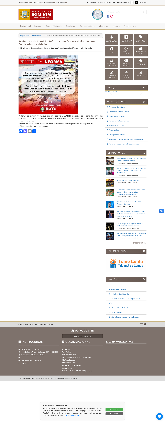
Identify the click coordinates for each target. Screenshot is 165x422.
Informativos (36, 35)
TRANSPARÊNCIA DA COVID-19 (126, 41)
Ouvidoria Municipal (69, 355)
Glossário (92, 2)
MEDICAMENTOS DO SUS (140, 53)
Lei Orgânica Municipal (117, 135)
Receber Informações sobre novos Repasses (124, 317)
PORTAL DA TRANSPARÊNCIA (111, 41)
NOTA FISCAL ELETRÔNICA (111, 64)
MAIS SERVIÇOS (141, 76)
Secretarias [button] (70, 26)
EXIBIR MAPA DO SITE (83, 336)
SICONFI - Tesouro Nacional (118, 308)
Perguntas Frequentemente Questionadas (124, 144)
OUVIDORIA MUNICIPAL (126, 53)
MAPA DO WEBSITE (126, 76)
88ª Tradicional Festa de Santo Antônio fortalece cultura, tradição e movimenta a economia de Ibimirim (131, 214)
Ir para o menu (38, 2)
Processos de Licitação (117, 107)
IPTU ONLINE (141, 64)
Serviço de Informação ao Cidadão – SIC (76, 357)
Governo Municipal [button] (53, 26)
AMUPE (111, 285)
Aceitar (116, 409)
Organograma (67, 368)
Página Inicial (25, 26)
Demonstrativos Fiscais (117, 116)
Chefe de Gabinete (69, 360)
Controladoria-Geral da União (118, 294)
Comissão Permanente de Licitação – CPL (77, 371)
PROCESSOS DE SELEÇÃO (112, 76)
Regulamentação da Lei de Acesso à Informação (126, 139)
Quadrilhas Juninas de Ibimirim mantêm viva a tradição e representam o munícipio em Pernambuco (131, 192)
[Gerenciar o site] (145, 325)
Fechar (115, 414)
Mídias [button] (115, 26)
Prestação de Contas (116, 125)
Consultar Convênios (115, 312)
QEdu (110, 303)
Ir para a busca (49, 2)
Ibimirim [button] (37, 26)
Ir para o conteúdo (25, 2)
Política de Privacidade (72, 415)
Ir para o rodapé (61, 2)
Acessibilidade (124, 2)
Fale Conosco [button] (129, 26)
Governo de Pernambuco (117, 289)
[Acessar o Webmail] (142, 325)
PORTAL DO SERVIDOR (126, 64)
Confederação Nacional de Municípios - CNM (124, 299)
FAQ (101, 2)
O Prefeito (66, 349)
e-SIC (111, 52)
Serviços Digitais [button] (87, 26)
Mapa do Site (110, 2)
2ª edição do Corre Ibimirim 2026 (128, 180)
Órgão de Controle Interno (71, 365)
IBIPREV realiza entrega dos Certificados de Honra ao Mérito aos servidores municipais (131, 170)
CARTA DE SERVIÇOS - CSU (141, 41)
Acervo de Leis (114, 130)
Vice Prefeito (67, 352)
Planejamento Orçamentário (119, 121)
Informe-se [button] (103, 26)
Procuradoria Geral (69, 363)
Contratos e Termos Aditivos (119, 112)
